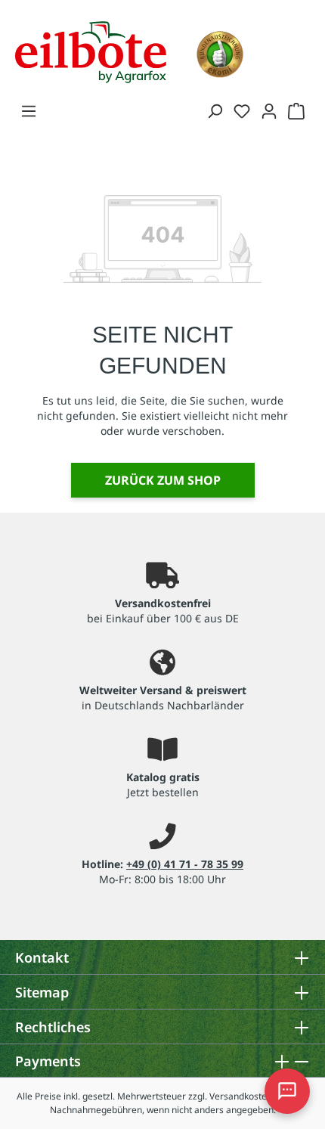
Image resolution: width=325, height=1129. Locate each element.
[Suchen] (214, 110)
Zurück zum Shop (163, 480)
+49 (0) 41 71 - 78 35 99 (184, 864)
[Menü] (28, 110)
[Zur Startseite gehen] (90, 50)
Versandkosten (240, 1096)
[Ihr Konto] (269, 110)
